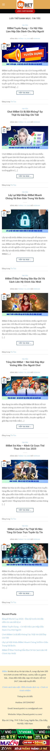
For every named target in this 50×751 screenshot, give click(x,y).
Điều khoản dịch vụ (30, 687)
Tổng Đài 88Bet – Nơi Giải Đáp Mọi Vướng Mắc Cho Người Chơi (25, 364)
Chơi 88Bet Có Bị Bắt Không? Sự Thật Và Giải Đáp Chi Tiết (25, 113)
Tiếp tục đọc (25, 93)
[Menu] (3, 4)
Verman (37, 38)
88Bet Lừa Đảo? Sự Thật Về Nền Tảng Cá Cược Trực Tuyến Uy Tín (25, 531)
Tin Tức (25, 25)
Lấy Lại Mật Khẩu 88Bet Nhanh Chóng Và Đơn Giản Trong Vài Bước (25, 197)
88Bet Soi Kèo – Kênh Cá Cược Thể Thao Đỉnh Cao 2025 (25, 447)
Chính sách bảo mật (11, 687)
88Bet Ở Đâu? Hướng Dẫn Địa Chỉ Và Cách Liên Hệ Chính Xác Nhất (25, 280)
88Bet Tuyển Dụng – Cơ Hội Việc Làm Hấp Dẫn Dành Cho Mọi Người (25, 30)
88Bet (5, 671)
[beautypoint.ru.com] (25, 4)
